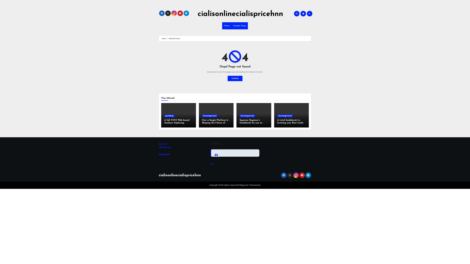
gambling (169, 116)
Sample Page (239, 26)
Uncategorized (209, 116)
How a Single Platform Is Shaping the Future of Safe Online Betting (215, 123)
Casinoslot (164, 154)
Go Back (235, 78)
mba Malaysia (165, 147)
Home (227, 26)
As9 (212, 164)
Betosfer (163, 144)
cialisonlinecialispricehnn (240, 14)
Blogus (242, 185)
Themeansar (254, 185)
